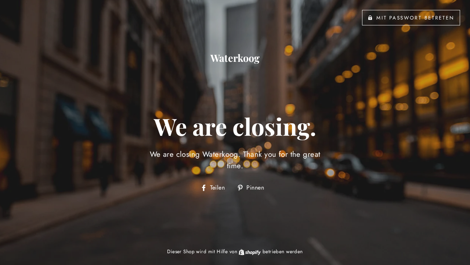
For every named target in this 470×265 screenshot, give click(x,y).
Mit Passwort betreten (415, 17)
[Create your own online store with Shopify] (250, 251)
